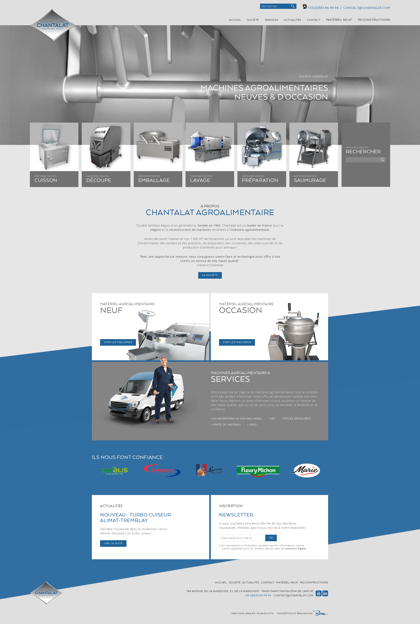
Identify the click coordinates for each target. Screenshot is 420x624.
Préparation (260, 180)
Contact (313, 20)
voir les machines (118, 342)
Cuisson (45, 180)
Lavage (200, 180)
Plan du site (265, 613)
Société (253, 20)
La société (210, 275)
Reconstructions (374, 20)
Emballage (154, 180)
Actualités (292, 20)
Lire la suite (113, 543)
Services (271, 20)
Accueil (235, 20)
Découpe (98, 180)
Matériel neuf (339, 20)
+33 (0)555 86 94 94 (258, 595)
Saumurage (310, 180)
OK (271, 537)
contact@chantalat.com (293, 595)
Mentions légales (243, 613)
